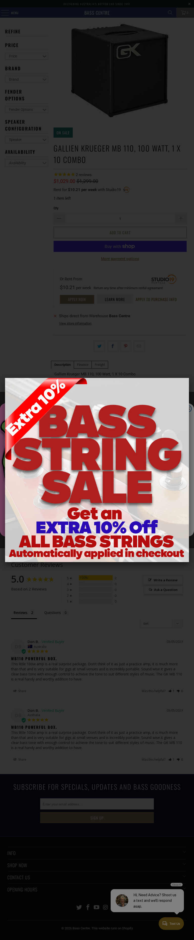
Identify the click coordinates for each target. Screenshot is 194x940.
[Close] (188, 377)
